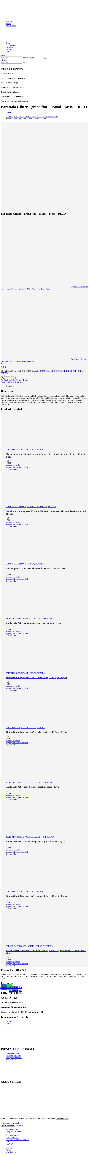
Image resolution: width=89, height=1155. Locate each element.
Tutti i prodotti (11, 45)
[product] (47, 431)
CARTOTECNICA (13, 449)
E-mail (25, 380)
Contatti (8, 51)
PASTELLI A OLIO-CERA (37, 507)
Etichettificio (10, 47)
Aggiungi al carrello (8, 378)
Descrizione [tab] (10, 386)
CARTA (9, 1142)
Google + (19, 380)
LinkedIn (12, 380)
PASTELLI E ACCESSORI (35, 618)
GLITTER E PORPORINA (73, 371)
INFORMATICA (12, 1136)
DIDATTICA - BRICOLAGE (51, 371)
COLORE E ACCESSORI (16, 507)
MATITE (20, 618)
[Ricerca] (46, 58)
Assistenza (9, 22)
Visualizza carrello (8, 1125)
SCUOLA (5, 373)
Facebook (4, 380)
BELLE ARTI (11, 618)
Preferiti (8, 24)
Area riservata (11, 26)
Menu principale (11, 1129)
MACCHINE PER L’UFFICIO (17, 1140)
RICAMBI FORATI (28, 449)
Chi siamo (9, 49)
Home (8, 43)
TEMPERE (39, 564)
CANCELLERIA (12, 1138)
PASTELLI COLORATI (36, 946)
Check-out (19, 1125)
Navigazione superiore (14, 1132)
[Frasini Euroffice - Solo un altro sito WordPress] (21, 39)
